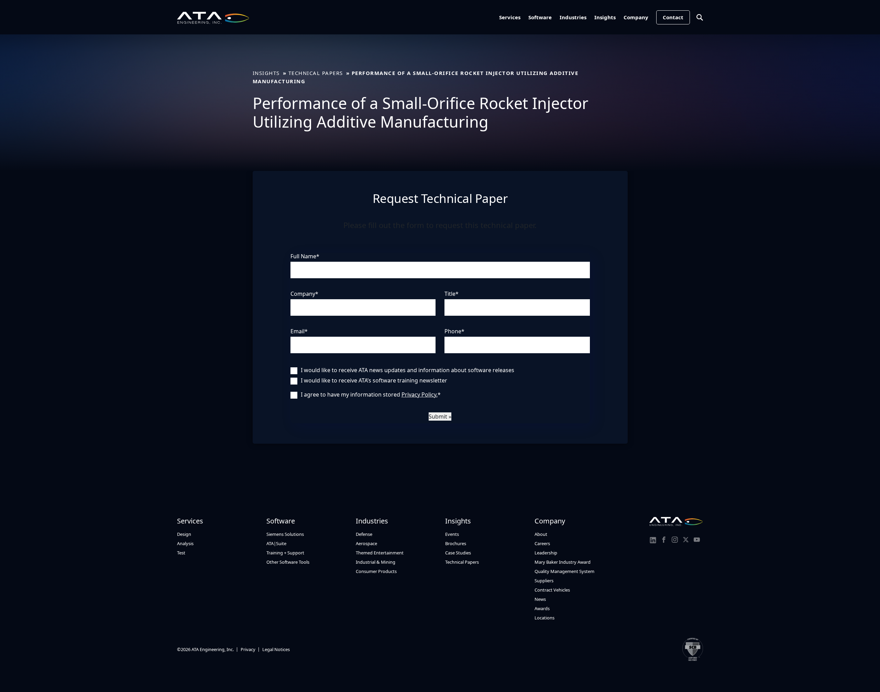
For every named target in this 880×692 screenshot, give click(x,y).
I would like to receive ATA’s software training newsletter (374, 380)
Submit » (440, 416)
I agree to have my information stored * (371, 394)
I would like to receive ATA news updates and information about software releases (407, 370)
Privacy (248, 649)
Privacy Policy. (420, 394)
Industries (573, 17)
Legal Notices (276, 649)
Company (636, 17)
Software (540, 17)
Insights (605, 17)
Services (509, 17)
